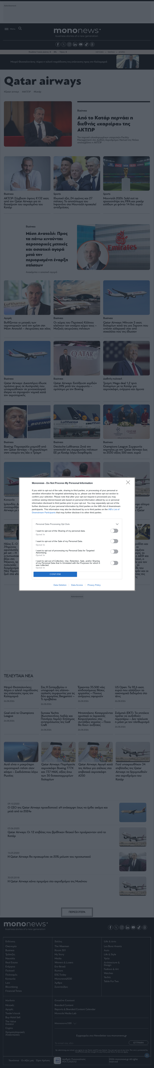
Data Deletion (60, 585)
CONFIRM (55, 574)
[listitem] (77, 524)
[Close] (129, 483)
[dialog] (77, 534)
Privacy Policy (94, 585)
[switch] (114, 531)
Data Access (77, 585)
